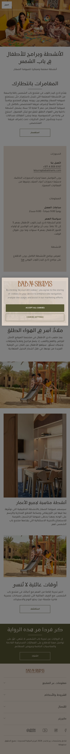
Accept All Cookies (35, 308)
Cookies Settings (35, 317)
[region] (35, 301)
